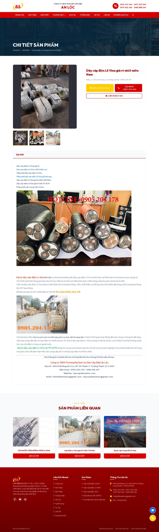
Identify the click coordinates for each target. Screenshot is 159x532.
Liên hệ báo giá (115, 96)
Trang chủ (19, 15)
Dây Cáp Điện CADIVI (92, 484)
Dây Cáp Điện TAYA (91, 492)
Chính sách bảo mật (122, 529)
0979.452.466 (126, 7)
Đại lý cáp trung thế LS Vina (125, 450)
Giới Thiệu (32, 15)
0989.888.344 (140, 7)
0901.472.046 (126, 4)
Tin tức (97, 15)
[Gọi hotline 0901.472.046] (116, 6)
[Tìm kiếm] (133, 15)
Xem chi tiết (34, 456)
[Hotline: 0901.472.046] (153, 518)
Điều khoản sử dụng (106, 529)
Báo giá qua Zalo (101, 88)
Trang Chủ (16, 50)
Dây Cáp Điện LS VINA (92, 488)
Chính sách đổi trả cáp (138, 529)
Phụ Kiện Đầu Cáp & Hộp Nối (94, 499)
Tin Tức (58, 507)
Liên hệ (107, 15)
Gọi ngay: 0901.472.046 (129, 88)
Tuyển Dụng (85, 15)
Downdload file (121, 15)
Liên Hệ (58, 511)
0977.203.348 (140, 4)
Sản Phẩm (45, 15)
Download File (60, 515)
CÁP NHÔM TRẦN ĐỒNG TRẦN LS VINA (34, 450)
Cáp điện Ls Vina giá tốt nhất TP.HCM (79, 450)
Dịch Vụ (72, 15)
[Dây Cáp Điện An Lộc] (18, 6)
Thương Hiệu (58, 15)
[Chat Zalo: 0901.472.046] (153, 510)
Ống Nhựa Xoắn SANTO (92, 495)
